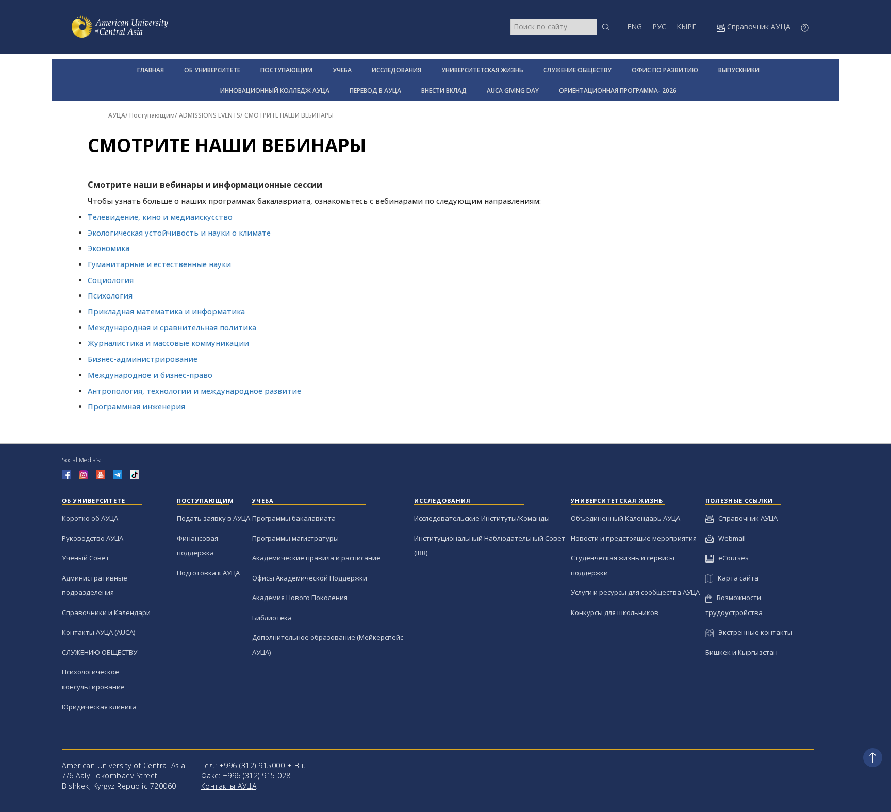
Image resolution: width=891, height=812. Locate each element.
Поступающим (152, 115)
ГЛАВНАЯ (150, 69)
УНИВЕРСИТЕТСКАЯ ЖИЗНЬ (482, 69)
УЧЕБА (342, 69)
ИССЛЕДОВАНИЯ (396, 69)
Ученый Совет (85, 557)
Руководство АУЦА (92, 538)
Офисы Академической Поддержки (309, 578)
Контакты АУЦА (229, 786)
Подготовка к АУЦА (208, 572)
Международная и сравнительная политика (172, 328)
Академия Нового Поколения (300, 597)
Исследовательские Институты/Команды (482, 518)
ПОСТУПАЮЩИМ (286, 69)
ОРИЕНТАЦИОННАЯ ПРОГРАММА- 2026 (617, 90)
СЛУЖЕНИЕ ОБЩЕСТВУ (577, 69)
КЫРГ (686, 26)
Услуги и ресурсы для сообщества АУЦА (635, 592)
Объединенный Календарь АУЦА (625, 518)
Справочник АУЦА (746, 518)
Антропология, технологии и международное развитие (194, 391)
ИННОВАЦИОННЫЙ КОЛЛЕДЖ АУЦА (274, 90)
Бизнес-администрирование (142, 359)
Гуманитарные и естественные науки (159, 264)
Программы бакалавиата (294, 518)
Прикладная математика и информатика (166, 312)
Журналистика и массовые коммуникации (168, 343)
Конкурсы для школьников (614, 612)
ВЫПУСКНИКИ (739, 69)
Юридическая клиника (99, 706)
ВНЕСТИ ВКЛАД (444, 90)
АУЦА (116, 115)
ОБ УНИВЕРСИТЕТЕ (212, 69)
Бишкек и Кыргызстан (741, 652)
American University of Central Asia (124, 765)
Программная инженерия (136, 406)
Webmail (730, 538)
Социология (111, 280)
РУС (659, 26)
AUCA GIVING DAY (513, 90)
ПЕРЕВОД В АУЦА (375, 90)
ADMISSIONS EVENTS (209, 115)
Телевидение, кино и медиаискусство (160, 217)
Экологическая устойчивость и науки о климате (179, 233)
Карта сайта (735, 578)
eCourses (731, 557)
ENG (634, 26)
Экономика (108, 248)
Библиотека (272, 617)
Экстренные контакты (753, 632)
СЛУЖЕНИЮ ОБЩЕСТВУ (99, 652)
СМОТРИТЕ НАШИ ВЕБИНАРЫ (289, 115)
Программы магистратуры (295, 538)
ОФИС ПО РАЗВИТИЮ (665, 69)
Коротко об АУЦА (90, 518)
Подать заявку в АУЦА (213, 518)
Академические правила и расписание (316, 557)
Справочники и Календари (106, 612)
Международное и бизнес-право (150, 375)
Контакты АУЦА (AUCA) (98, 632)
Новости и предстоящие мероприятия (634, 538)
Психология (110, 296)
